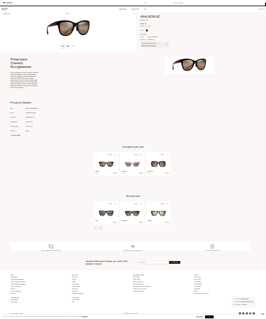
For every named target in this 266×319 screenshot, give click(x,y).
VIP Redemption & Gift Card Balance (142, 286)
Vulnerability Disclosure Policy (201, 293)
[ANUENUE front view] (68, 46)
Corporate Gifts (76, 286)
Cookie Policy (85, 316)
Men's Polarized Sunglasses (17, 279)
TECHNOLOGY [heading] (15, 297)
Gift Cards (13, 293)
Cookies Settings (198, 284)
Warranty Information (138, 284)
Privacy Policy (197, 279)
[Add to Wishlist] (115, 204)
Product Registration (138, 282)
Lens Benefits (14, 302)
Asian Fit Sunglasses (16, 286)
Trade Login (75, 291)
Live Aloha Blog (75, 299)
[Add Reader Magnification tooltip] (33, 117)
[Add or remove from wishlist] (115, 155)
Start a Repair (136, 277)
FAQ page (244, 304)
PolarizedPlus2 (14, 299)
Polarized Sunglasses (16, 291)
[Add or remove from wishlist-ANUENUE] (134, 14)
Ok (209, 316)
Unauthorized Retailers (138, 291)
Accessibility (197, 289)
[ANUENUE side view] (73, 46)
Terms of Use (197, 277)
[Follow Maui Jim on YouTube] (250, 314)
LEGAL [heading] (196, 275)
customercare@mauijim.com (247, 301)
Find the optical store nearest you (148, 45)
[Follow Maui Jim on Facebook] (243, 314)
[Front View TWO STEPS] (158, 164)
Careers (74, 282)
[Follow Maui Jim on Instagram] (254, 314)
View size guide (15, 135)
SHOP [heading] (12, 275)
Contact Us (74, 277)
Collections (135, 9)
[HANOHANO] (132, 213)
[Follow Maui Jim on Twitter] (247, 314)
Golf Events (75, 289)
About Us (74, 279)
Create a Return (137, 279)
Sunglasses (122, 9)
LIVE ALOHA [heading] (75, 297)
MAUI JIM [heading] (75, 275)
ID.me (73, 302)
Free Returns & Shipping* (178, 2)
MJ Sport (13, 289)
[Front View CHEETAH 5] (132, 164)
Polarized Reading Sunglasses (18, 284)
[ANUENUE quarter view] (62, 46)
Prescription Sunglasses (77, 293)
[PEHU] (106, 213)
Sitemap (196, 291)
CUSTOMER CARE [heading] (138, 275)
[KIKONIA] (158, 213)
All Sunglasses (14, 277)
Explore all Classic (6, 13)
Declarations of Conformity (139, 289)
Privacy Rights (197, 282)
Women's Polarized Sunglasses (18, 282)
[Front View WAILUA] (106, 164)
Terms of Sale (197, 286)
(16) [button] (147, 20)
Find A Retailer (75, 284)
